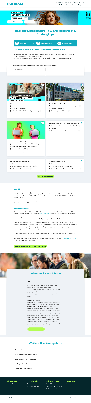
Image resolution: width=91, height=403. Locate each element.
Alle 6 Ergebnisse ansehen (45, 176)
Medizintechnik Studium (45, 213)
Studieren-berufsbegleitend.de (54, 388)
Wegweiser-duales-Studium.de (54, 386)
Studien (74, 5)
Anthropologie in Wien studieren (24, 364)
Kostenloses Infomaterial (17, 115)
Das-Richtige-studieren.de (53, 384)
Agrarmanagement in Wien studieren (26, 354)
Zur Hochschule (29, 22)
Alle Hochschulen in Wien (36, 329)
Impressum (49, 397)
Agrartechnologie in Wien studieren (25, 359)
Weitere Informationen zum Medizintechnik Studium (30, 246)
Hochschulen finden (64, 5)
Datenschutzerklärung (61, 397)
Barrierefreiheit (81, 397)
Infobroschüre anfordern (15, 22)
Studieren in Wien (20, 350)
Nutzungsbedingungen (72, 397)
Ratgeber (80, 5)
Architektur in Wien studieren (23, 368)
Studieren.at (9, 9)
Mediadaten (30, 384)
